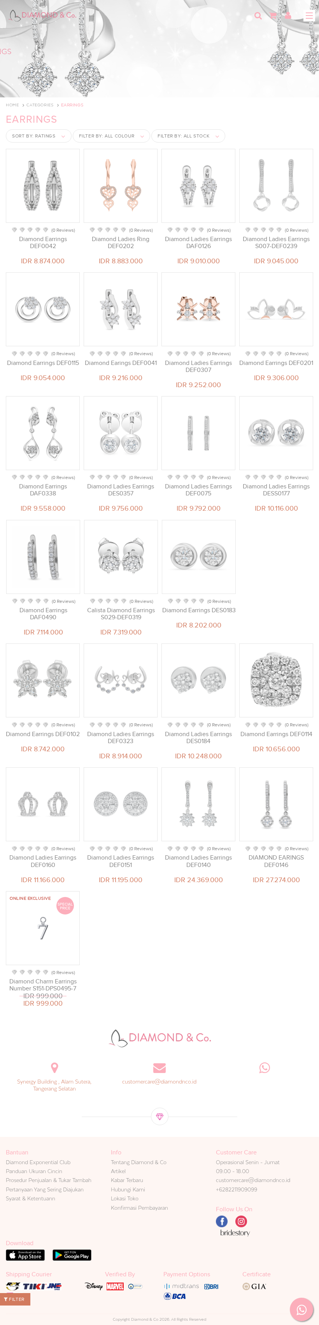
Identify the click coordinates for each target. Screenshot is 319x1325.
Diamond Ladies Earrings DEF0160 (42, 861)
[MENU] (309, 15)
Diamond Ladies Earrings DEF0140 (198, 861)
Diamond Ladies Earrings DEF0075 (198, 490)
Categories (39, 104)
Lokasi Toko (124, 1198)
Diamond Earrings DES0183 (199, 610)
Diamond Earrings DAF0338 (43, 490)
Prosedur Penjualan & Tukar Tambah (48, 1180)
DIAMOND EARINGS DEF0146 (276, 861)
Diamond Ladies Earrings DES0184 (198, 738)
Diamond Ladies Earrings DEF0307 (198, 366)
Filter (16, 1299)
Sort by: (34, 136)
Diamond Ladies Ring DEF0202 (120, 243)
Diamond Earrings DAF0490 (43, 614)
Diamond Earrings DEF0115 (43, 362)
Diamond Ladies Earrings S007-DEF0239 (276, 243)
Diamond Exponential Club (38, 1162)
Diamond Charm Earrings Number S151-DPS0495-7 (43, 985)
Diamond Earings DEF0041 (121, 362)
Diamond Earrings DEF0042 (43, 243)
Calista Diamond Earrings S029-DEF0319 (121, 614)
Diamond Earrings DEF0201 (276, 362)
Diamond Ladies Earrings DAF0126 (198, 243)
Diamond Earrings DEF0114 (276, 734)
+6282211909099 (236, 1189)
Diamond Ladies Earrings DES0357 (120, 490)
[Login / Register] (288, 15)
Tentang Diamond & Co (139, 1162)
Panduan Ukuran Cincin (34, 1171)
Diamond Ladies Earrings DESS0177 (276, 490)
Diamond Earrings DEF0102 (43, 734)
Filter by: (107, 136)
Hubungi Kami (128, 1189)
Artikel (118, 1171)
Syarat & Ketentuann (30, 1198)
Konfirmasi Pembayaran (139, 1208)
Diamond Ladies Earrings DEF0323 (120, 738)
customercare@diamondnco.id (159, 1081)
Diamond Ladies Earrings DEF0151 (120, 861)
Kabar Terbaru (127, 1180)
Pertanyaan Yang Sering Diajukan (45, 1189)
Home (12, 104)
